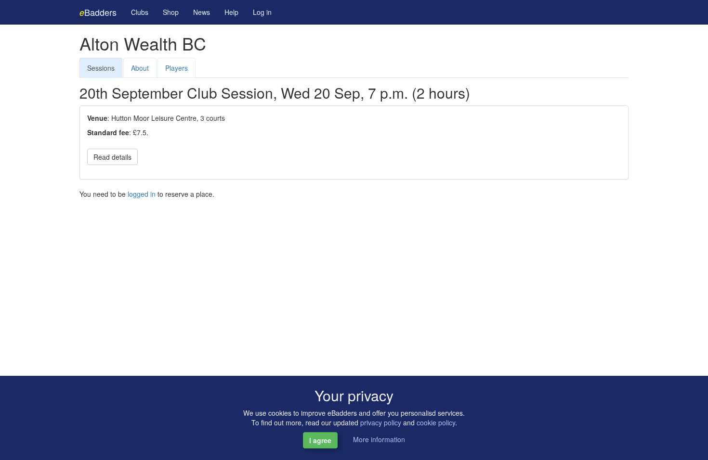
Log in (262, 12)
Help (231, 12)
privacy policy (380, 422)
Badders (98, 12)
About (140, 68)
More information (379, 439)
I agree (320, 440)
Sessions (101, 68)
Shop (171, 12)
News (201, 12)
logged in (142, 194)
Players (176, 68)
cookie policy (436, 422)
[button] (119, 155)
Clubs (139, 12)
